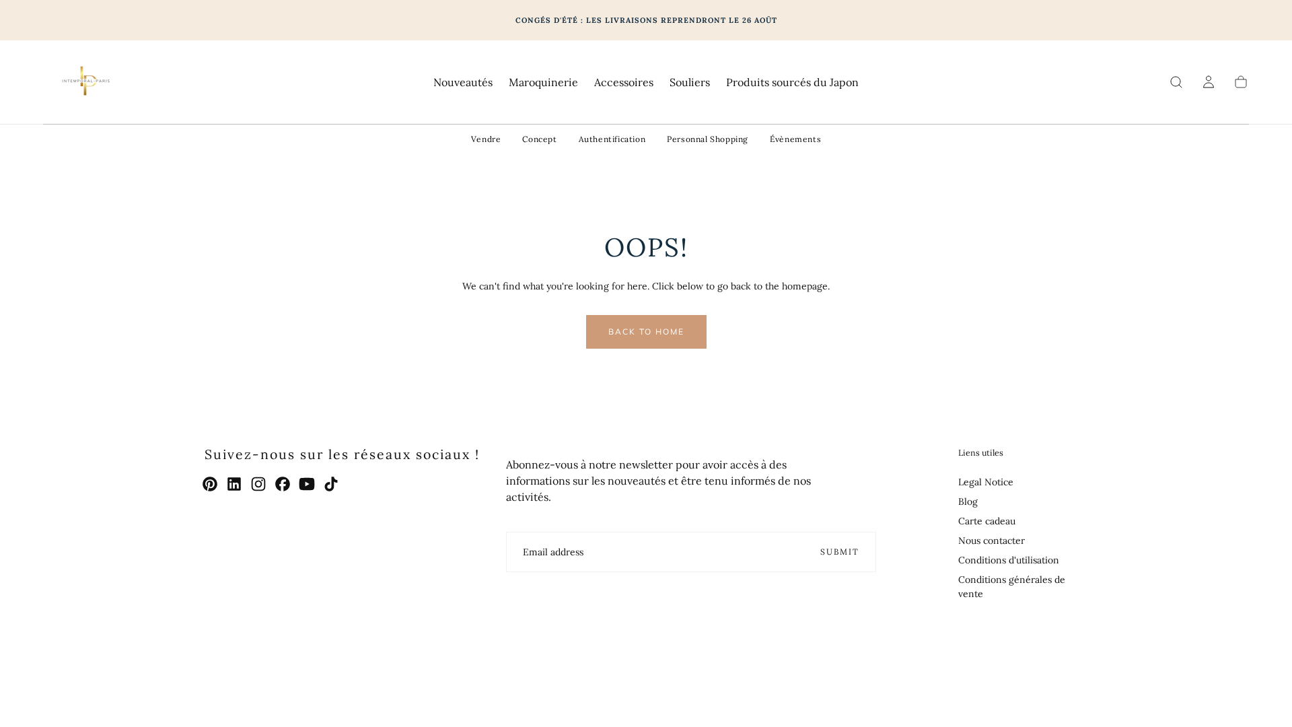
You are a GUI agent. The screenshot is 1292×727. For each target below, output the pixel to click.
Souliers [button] (690, 82)
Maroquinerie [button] (543, 82)
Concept (539, 139)
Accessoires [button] (623, 82)
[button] (1176, 82)
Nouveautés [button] (463, 82)
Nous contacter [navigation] (991, 540)
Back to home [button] (646, 331)
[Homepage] (85, 82)
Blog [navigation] (968, 501)
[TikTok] (331, 484)
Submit (839, 552)
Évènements (795, 139)
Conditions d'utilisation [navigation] (1008, 560)
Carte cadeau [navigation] (986, 521)
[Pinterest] (210, 484)
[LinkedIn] (234, 484)
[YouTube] (307, 484)
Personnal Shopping (707, 139)
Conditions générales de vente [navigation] (1011, 587)
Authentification (612, 139)
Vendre (486, 139)
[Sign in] (1208, 82)
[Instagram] (258, 484)
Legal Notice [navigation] (985, 482)
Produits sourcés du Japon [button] (792, 82)
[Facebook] (283, 484)
